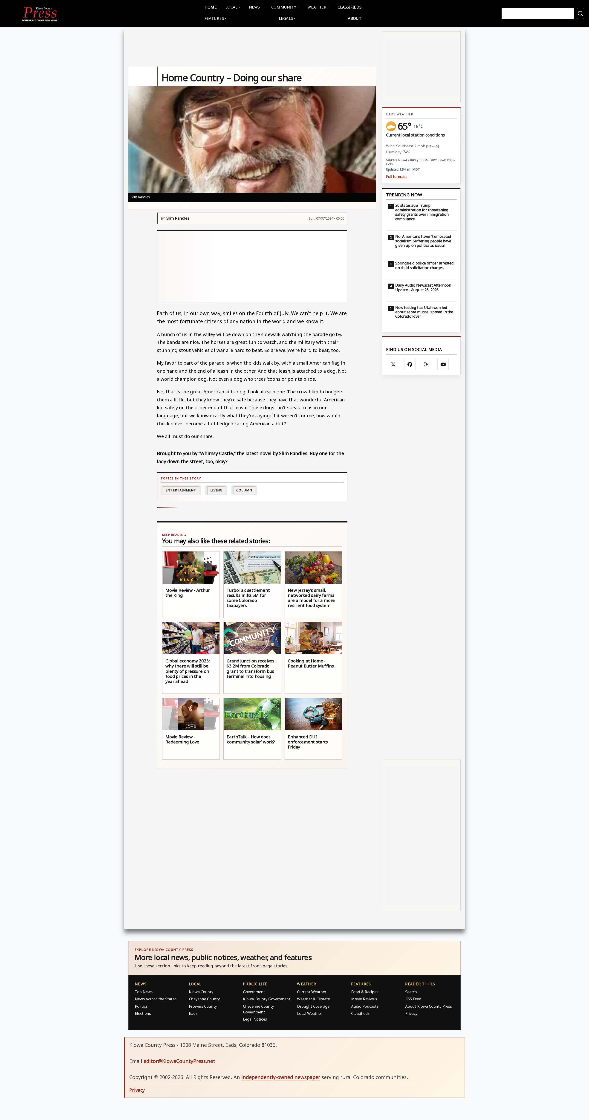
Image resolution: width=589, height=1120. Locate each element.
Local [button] (231, 7)
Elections (143, 1013)
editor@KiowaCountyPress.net (179, 1061)
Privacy (411, 1013)
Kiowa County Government (266, 998)
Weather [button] (316, 7)
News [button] (254, 7)
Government (254, 991)
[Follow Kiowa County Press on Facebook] (410, 364)
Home (211, 7)
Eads (193, 1013)
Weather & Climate (313, 998)
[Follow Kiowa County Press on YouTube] (443, 364)
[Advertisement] (252, 266)
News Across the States (155, 998)
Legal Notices (255, 1019)
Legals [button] (286, 18)
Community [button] (283, 7)
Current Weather (311, 991)
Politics (141, 1006)
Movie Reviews (364, 998)
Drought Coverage (313, 1006)
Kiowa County (201, 991)
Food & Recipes (364, 991)
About (354, 18)
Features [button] (214, 18)
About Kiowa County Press (428, 1006)
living (216, 490)
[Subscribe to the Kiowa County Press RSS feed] (426, 364)
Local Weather (309, 1013)
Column (244, 490)
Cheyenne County (204, 998)
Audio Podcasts (364, 1006)
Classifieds (349, 7)
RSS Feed (413, 998)
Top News (144, 991)
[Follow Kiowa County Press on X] (393, 364)
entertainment (181, 490)
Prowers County (203, 1006)
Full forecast (396, 176)
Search (411, 991)
